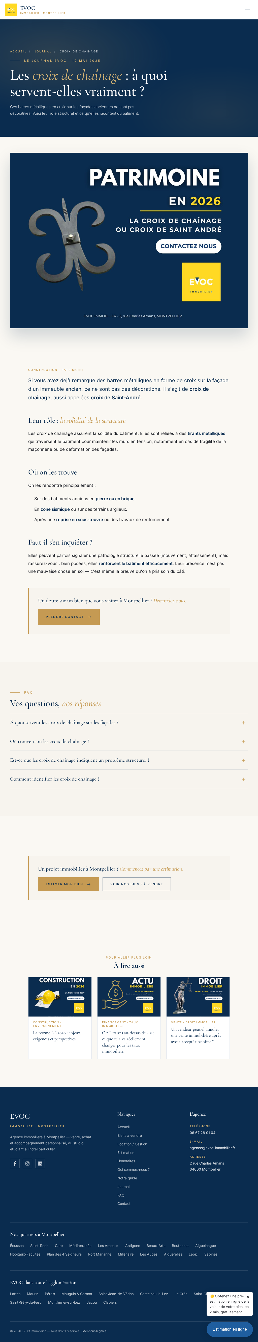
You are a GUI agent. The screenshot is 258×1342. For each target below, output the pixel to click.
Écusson (17, 1245)
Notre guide (127, 1178)
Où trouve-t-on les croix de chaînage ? (49, 741)
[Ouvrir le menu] (247, 9)
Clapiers (110, 1302)
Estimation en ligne (230, 1329)
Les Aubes (148, 1254)
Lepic (193, 1254)
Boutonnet (180, 1245)
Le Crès (181, 1294)
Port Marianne (99, 1254)
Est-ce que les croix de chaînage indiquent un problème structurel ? (79, 760)
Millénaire (126, 1254)
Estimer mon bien (68, 884)
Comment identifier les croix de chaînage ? (55, 779)
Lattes (15, 1294)
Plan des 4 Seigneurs (64, 1254)
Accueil (18, 51)
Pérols (50, 1294)
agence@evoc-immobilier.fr (212, 1148)
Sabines (210, 1254)
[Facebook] (15, 1163)
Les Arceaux (108, 1245)
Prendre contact (69, 616)
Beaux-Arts (156, 1245)
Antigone (132, 1245)
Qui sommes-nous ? (133, 1169)
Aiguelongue (205, 1245)
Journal (43, 51)
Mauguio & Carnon (76, 1294)
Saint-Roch (39, 1245)
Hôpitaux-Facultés (25, 1254)
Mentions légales (94, 1331)
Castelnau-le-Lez (154, 1294)
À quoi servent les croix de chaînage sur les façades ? (64, 722)
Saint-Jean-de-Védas (116, 1294)
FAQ (120, 1195)
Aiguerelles (173, 1254)
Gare (59, 1245)
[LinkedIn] (40, 1163)
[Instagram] (27, 1163)
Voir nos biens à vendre (136, 884)
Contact (124, 1203)
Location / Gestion (132, 1144)
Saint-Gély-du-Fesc (26, 1302)
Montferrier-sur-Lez (64, 1302)
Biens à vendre (129, 1135)
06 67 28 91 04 (202, 1132)
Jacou (92, 1302)
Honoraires (126, 1161)
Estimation (125, 1152)
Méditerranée (80, 1245)
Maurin (32, 1294)
